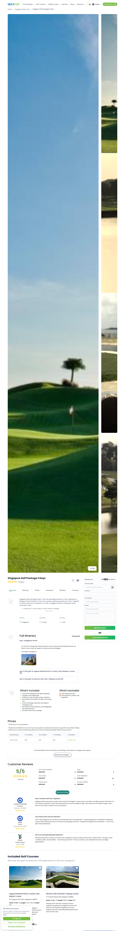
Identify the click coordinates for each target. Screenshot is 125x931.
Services (64, 4)
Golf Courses (40, 4)
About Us (80, 4)
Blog (72, 4)
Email (87, 605)
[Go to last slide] (11, 293)
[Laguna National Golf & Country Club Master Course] (25, 877)
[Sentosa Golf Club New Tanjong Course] (62, 877)
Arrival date (89, 583)
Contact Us (71, 740)
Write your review (62, 792)
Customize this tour (99, 637)
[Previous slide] (109, 17)
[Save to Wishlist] (78, 580)
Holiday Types (53, 4)
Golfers (87, 591)
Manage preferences (16, 926)
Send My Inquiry (100, 628)
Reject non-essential (16, 922)
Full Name (88, 598)
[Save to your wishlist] (40, 868)
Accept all (16, 918)
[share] (73, 580)
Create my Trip (110, 4)
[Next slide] (94, 293)
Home (10, 9)
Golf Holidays (28, 4)
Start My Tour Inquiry (62, 755)
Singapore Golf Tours (22, 9)
